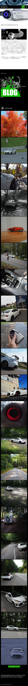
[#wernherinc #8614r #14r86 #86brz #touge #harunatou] (14, 493)
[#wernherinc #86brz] (14, 256)
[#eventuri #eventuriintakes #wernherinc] (14, 414)
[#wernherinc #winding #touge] (14, 467)
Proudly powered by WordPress (6, 684)
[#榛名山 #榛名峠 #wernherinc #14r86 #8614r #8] (14, 441)
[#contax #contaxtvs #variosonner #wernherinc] (14, 335)
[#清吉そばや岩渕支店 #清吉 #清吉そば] (14, 388)
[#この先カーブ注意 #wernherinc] (14, 177)
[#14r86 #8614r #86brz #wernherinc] (14, 150)
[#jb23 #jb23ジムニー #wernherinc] (14, 520)
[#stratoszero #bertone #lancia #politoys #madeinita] (14, 229)
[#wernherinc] (14, 361)
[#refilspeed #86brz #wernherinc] (14, 309)
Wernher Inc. (4, 7)
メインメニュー (26, 7)
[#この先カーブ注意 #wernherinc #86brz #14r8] (14, 203)
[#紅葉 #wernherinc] (14, 124)
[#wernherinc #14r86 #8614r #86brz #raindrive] (14, 652)
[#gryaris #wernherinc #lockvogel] (14, 599)
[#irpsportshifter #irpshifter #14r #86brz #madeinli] (14, 282)
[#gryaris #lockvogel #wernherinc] (14, 572)
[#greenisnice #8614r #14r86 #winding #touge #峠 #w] (14, 546)
